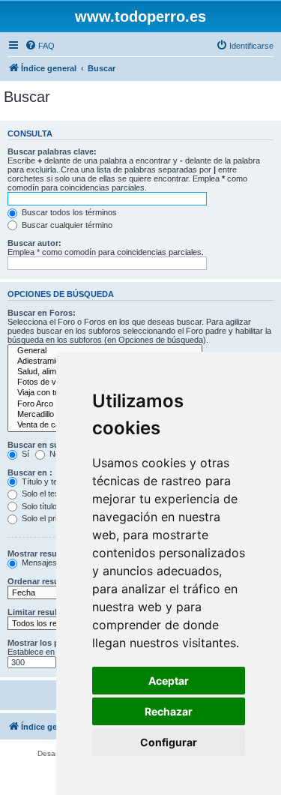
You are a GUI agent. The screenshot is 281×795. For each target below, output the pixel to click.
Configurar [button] (168, 742)
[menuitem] (40, 46)
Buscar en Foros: (41, 312)
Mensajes (38, 562)
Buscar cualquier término (65, 225)
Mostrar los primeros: (49, 642)
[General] (105, 351)
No (53, 453)
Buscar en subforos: (47, 444)
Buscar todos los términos (68, 212)
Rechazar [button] (169, 711)
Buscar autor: (34, 243)
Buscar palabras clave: (52, 151)
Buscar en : (29, 472)
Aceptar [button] (168, 680)
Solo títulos (40, 506)
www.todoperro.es (140, 16)
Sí (24, 453)
